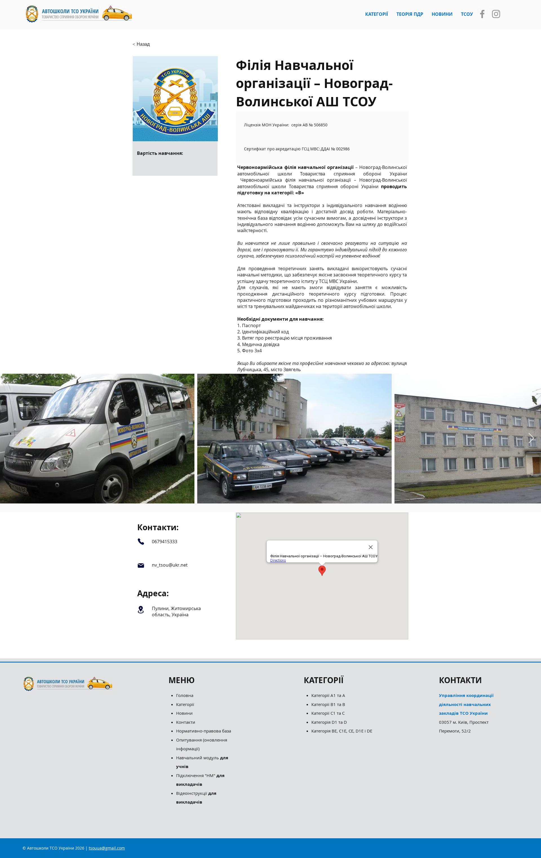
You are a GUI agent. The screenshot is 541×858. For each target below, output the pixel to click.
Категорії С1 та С (328, 713)
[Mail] (140, 565)
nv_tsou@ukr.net (170, 565)
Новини (184, 713)
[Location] (140, 609)
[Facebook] (482, 13)
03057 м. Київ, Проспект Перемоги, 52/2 (466, 713)
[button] (376, 14)
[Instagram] (496, 13)
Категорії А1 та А (328, 695)
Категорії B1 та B (328, 704)
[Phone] (140, 541)
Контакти (185, 722)
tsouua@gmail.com (107, 848)
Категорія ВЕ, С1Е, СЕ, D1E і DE (341, 731)
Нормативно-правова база (204, 731)
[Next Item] (531, 438)
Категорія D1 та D (329, 722)
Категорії (185, 704)
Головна (184, 695)
